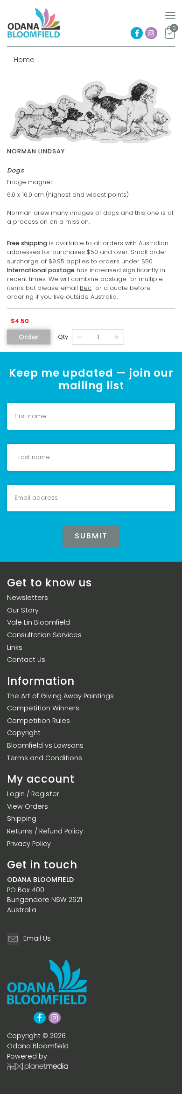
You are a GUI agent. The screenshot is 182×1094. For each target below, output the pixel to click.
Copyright (24, 732)
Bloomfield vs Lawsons (45, 745)
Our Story (23, 610)
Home (24, 59)
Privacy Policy (29, 843)
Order (29, 337)
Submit (91, 535)
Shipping (21, 818)
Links (14, 647)
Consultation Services (44, 635)
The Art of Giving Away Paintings (60, 696)
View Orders (27, 806)
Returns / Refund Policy (45, 831)
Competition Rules (38, 720)
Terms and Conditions (44, 758)
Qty (63, 337)
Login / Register (33, 793)
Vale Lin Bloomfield (38, 622)
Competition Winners (43, 708)
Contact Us (26, 659)
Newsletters (27, 597)
